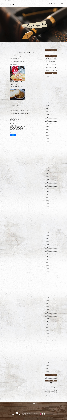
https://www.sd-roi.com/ (15, 123)
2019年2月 (47, 176)
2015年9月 (47, 297)
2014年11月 (47, 327)
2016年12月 (47, 253)
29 (56, 392)
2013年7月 (47, 362)
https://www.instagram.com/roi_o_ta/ (18, 129)
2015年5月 (47, 309)
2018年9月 (47, 191)
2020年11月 (47, 120)
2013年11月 (47, 359)
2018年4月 (47, 206)
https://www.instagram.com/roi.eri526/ (17, 131)
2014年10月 (47, 330)
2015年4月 (47, 312)
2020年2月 (47, 141)
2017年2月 (47, 247)
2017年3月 (47, 244)
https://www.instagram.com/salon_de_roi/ (19, 126)
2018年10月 (47, 188)
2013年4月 (47, 371)
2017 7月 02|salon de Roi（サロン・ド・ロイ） (10, 0)
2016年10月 (47, 259)
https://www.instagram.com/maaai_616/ (17, 132)
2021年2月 (47, 111)
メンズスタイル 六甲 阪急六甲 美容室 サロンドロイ (51, 70)
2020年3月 (47, 138)
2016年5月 (47, 274)
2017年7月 (47, 232)
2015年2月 (47, 318)
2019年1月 (47, 179)
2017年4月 (47, 241)
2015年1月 (47, 321)
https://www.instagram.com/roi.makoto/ (17, 128)
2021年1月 (47, 114)
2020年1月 (47, 144)
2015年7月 (47, 303)
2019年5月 (47, 167)
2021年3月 (47, 108)
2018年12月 (47, 182)
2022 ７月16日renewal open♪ (50, 61)
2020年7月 (47, 132)
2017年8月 (47, 229)
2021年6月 (47, 99)
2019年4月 (47, 170)
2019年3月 (47, 173)
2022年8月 (47, 79)
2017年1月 (47, 250)
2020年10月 (47, 123)
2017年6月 (47, 235)
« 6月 (46, 395)
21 (54, 390)
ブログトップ (51, 50)
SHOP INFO (33, 403)
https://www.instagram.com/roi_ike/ (18, 127)
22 (56, 390)
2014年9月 (47, 333)
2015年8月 (47, 300)
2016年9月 (47, 262)
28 (54, 392)
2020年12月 (47, 117)
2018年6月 (47, 200)
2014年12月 (47, 324)
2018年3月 (47, 209)
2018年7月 (47, 197)
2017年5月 (47, 238)
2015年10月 (47, 294)
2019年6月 (47, 164)
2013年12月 (47, 356)
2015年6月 (47, 306)
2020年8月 (47, 129)
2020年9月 (47, 126)
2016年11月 (47, 256)
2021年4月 (47, 105)
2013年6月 (47, 365)
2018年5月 (47, 203)
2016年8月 (47, 265)
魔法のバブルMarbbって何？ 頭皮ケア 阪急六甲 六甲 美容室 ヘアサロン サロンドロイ (51, 67)
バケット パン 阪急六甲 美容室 (26, 52)
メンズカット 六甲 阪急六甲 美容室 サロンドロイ (51, 64)
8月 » (56, 395)
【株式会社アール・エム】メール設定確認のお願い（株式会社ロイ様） (51, 58)
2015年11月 (47, 291)
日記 (46, 377)
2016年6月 (47, 271)
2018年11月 (47, 185)
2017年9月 (47, 226)
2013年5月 (47, 368)
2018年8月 (47, 194)
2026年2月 (47, 76)
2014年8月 (47, 336)
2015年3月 (47, 315)
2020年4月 (47, 135)
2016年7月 (47, 268)
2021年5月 (47, 102)
